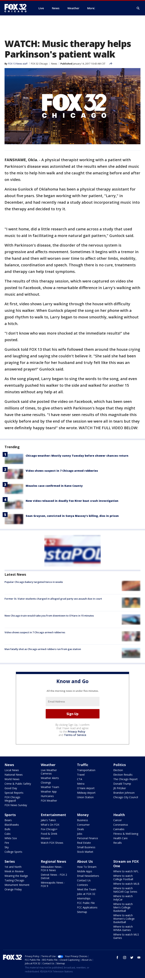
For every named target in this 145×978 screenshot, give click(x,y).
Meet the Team (86, 889)
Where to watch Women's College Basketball (124, 918)
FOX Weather (49, 800)
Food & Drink (49, 833)
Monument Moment (17, 885)
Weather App (49, 791)
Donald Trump (122, 783)
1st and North (13, 867)
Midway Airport (86, 792)
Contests (82, 885)
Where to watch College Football (123, 877)
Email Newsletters (88, 876)
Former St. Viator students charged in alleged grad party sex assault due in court (53, 598)
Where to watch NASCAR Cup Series (125, 889)
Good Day (11, 788)
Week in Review (14, 871)
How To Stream (86, 867)
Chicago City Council (125, 797)
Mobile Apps (84, 871)
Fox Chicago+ (49, 829)
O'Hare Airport (86, 788)
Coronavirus (120, 824)
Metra (80, 783)
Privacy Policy (76, 731)
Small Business (86, 847)
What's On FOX (50, 824)
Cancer (117, 820)
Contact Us (84, 880)
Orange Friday (13, 889)
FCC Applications (87, 907)
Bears (8, 820)
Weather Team (50, 787)
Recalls (117, 842)
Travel (81, 774)
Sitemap (82, 912)
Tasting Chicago (14, 880)
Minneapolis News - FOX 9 (53, 884)
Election (118, 770)
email (139, 957)
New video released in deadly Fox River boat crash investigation (72, 501)
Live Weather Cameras (49, 771)
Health (119, 814)
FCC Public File (86, 903)
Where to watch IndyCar (123, 897)
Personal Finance (87, 838)
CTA (79, 779)
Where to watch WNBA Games (123, 928)
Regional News (53, 861)
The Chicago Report (125, 779)
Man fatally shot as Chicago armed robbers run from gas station (43, 649)
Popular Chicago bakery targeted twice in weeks (34, 582)
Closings (46, 782)
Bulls (7, 829)
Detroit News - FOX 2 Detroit (54, 876)
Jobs (79, 833)
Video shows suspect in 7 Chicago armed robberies (62, 470)
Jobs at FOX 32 (86, 894)
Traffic (82, 764)
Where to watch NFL (126, 871)
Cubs (8, 833)
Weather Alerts (50, 778)
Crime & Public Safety (18, 783)
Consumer (83, 824)
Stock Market (85, 851)
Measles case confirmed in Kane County (54, 485)
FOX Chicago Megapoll (12, 798)
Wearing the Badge (16, 876)
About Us (85, 861)
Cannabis (118, 829)
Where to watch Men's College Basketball (123, 907)
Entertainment (53, 814)
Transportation (86, 770)
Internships (83, 898)
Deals (80, 829)
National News (14, 774)
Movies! (45, 838)
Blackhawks (12, 824)
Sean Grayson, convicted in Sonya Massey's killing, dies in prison (72, 516)
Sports (10, 814)
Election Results (123, 774)
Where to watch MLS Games (126, 936)
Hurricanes (47, 796)
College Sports (13, 851)
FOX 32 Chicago (39, 63)
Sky (7, 847)
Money (83, 814)
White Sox (11, 838)
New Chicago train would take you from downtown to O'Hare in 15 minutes (49, 615)
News (54, 63)
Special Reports (14, 792)
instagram (125, 957)
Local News (12, 770)
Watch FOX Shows (52, 842)
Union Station (85, 797)
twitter (132, 957)
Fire (7, 842)
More (90, 8)
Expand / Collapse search (138, 8)
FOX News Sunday (16, 805)
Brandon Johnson (124, 792)
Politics (119, 764)
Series (10, 861)
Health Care (120, 838)
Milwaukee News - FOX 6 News (52, 868)
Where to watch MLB (126, 883)
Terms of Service (75, 735)
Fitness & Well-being (125, 833)
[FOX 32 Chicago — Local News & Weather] (17, 8)
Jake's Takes (48, 820)
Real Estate (84, 842)
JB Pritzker (119, 788)
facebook (117, 957)
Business (82, 820)
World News (12, 779)
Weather (48, 764)
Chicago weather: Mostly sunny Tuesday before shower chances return (77, 455)
